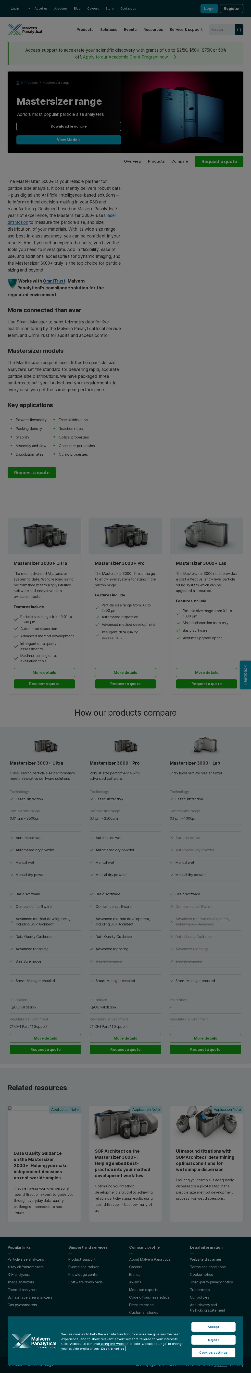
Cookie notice (113, 1348)
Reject (213, 1340)
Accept (213, 1327)
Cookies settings (213, 1352)
